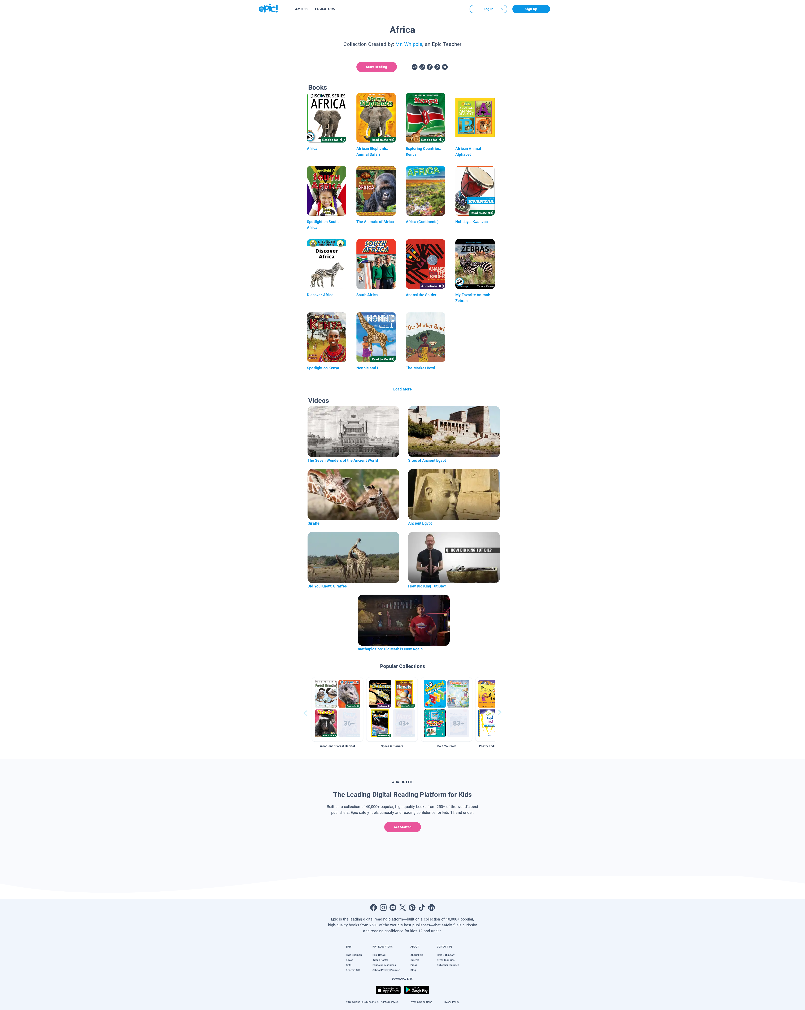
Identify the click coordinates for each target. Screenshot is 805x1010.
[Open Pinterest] (412, 907)
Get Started (403, 827)
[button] (337, 709)
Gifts (348, 965)
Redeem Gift (353, 970)
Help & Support (445, 955)
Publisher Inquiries (448, 965)
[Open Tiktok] (421, 907)
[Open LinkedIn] (431, 907)
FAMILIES (300, 9)
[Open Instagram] (383, 907)
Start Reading (376, 67)
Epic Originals (354, 955)
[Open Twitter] (402, 907)
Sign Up (531, 9)
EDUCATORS (325, 9)
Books (349, 960)
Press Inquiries (445, 960)
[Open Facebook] (373, 907)
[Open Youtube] (393, 907)
